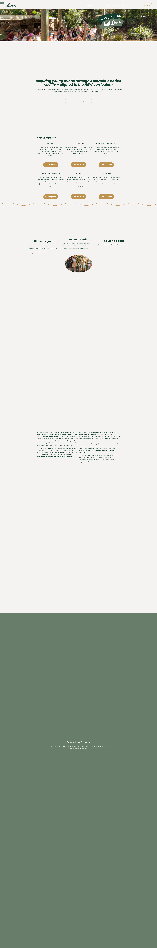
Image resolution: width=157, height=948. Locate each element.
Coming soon (50, 197)
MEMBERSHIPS (107, 5)
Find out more (50, 165)
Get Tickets (147, 5)
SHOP (130, 5)
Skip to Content (2, 3)
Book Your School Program (78, 101)
